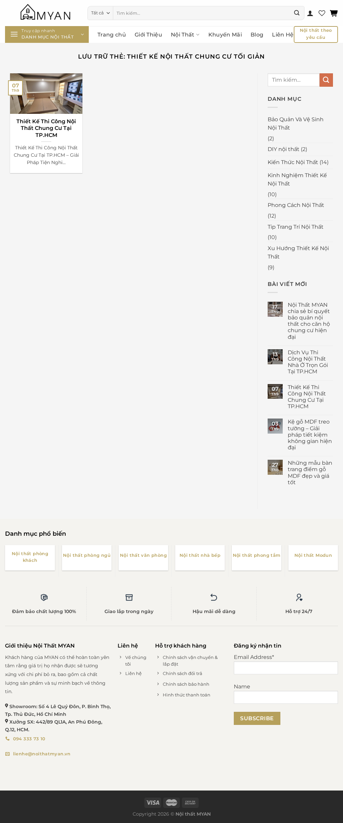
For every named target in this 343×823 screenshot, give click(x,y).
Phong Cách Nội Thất (296, 205)
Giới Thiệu (148, 34)
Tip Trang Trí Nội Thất (296, 227)
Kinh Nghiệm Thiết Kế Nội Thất (297, 179)
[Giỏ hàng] (334, 13)
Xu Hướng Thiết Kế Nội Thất (298, 252)
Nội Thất (183, 34)
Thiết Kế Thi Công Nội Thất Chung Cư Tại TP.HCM (46, 128)
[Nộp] (296, 13)
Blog (257, 34)
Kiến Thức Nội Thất (293, 162)
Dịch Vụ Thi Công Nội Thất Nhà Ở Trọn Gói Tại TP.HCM (308, 362)
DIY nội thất (283, 149)
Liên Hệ (282, 34)
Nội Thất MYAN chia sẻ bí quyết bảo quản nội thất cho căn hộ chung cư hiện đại (309, 321)
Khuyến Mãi (225, 34)
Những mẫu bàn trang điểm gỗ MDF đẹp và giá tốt (310, 472)
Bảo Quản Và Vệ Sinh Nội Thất (296, 123)
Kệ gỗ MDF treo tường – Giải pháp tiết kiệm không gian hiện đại (310, 435)
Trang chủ (111, 34)
